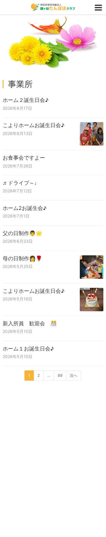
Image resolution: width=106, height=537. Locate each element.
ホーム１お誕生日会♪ (28, 349)
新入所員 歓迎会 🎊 (30, 323)
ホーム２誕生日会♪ (26, 100)
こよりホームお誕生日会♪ (33, 125)
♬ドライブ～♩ (21, 183)
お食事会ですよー (24, 158)
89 (60, 375)
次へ (73, 375)
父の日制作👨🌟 (22, 233)
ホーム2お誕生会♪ (25, 208)
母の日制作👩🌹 (22, 258)
